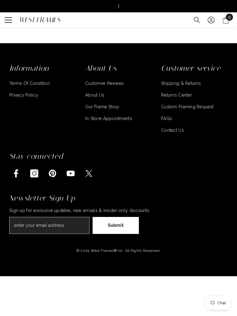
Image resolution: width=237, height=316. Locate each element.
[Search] (197, 20)
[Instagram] (34, 173)
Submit (116, 225)
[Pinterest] (52, 173)
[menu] (8, 20)
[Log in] (211, 20)
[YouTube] (70, 173)
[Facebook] (16, 173)
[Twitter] (89, 173)
